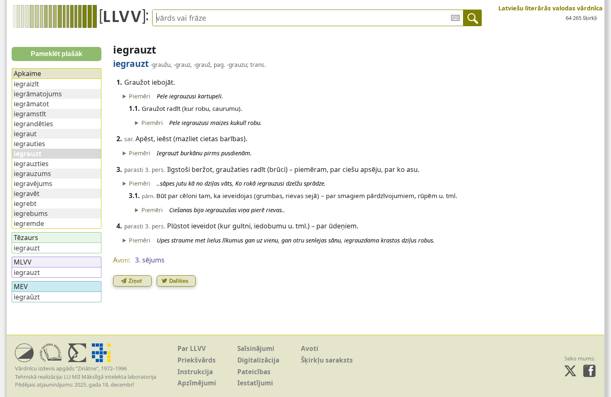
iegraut (25, 133)
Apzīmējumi (196, 383)
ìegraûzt (27, 296)
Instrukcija (195, 372)
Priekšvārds (196, 360)
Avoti (309, 348)
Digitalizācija (258, 360)
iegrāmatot (31, 103)
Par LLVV (191, 348)
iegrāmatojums (38, 93)
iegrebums (31, 213)
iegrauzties (31, 163)
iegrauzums (32, 173)
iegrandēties (33, 123)
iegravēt (26, 193)
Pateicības (254, 372)
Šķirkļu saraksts (327, 360)
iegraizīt (26, 83)
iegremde (29, 223)
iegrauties (29, 143)
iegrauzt (27, 247)
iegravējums (33, 183)
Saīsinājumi (255, 348)
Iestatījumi (255, 383)
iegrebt (25, 203)
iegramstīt (30, 113)
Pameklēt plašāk (56, 53)
